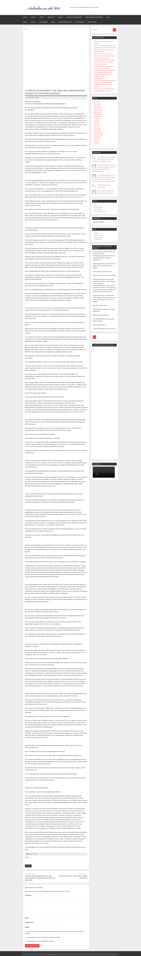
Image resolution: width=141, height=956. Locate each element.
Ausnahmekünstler (65, 22)
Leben (53, 22)
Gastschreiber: (97, 209)
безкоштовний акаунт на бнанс (105, 165)
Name (27, 918)
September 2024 (98, 135)
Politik (41, 17)
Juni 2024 (96, 141)
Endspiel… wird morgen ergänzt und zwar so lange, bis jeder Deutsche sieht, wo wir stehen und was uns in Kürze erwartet (105, 47)
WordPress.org (98, 239)
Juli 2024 (96, 139)
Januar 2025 (97, 130)
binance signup (101, 175)
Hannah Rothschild (99, 51)
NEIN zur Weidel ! (98, 78)
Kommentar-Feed (98, 237)
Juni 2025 (96, 120)
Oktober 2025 (97, 112)
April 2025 (96, 124)
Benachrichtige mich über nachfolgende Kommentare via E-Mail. (43, 937)
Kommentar (28, 895)
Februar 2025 (97, 128)
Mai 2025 (96, 122)
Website (27, 927)
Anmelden (96, 233)
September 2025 (98, 114)
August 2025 (97, 116)
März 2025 (96, 126)
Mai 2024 (96, 143)
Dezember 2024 (98, 132)
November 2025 (98, 110)
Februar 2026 (97, 104)
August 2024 (97, 137)
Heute (25, 17)
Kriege (60, 17)
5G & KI (108, 17)
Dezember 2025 (98, 108)
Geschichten (91, 22)
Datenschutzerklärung (99, 211)
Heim (95, 205)
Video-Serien (43, 22)
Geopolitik (50, 17)
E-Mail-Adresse (29, 922)
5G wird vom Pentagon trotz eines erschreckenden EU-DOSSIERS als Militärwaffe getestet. (103, 159)
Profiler (37, 97)
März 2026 (96, 102)
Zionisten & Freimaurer (74, 17)
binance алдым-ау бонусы (104, 191)
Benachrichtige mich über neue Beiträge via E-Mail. (40, 941)
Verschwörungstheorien (94, 17)
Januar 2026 (97, 106)
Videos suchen (98, 207)
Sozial (25, 22)
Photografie (79, 22)
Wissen (33, 22)
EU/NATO (33, 17)
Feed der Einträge (98, 235)
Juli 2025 (96, 118)
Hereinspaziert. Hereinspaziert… (105, 193)
